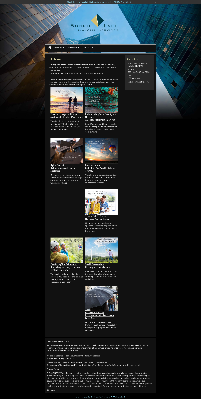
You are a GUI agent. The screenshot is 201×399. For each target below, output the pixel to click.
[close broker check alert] (155, 2)
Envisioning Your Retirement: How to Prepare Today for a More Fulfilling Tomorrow (65, 267)
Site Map (51, 390)
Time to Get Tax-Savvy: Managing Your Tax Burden (97, 217)
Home (49, 48)
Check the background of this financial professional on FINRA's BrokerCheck (99, 2)
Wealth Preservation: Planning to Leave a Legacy (97, 265)
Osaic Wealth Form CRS (58, 341)
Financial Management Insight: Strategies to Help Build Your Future (66, 115)
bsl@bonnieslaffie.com (138, 82)
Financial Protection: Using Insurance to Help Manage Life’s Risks (99, 315)
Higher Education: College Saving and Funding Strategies (62, 168)
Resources (73, 47)
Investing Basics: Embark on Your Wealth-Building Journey (100, 167)
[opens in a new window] (66, 100)
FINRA (121, 345)
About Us (58, 47)
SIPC (127, 345)
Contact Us (88, 47)
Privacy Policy (53, 369)
